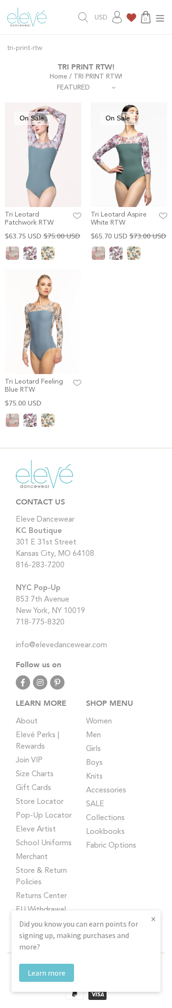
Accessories (106, 790)
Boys (94, 763)
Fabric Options (111, 846)
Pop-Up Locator (44, 816)
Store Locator (40, 802)
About (27, 721)
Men (93, 735)
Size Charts (35, 774)
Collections (105, 818)
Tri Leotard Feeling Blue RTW (34, 385)
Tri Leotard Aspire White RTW (119, 218)
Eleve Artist (36, 829)
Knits (94, 777)
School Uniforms (44, 843)
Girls (93, 749)
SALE (95, 804)
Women (99, 721)
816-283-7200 (40, 565)
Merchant (32, 857)
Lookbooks (105, 832)
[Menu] (160, 17)
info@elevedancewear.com (61, 645)
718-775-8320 (40, 622)
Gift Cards (33, 788)
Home (58, 76)
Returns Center (41, 896)
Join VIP (29, 760)
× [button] (153, 919)
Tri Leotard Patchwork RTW (29, 218)
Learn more (46, 973)
